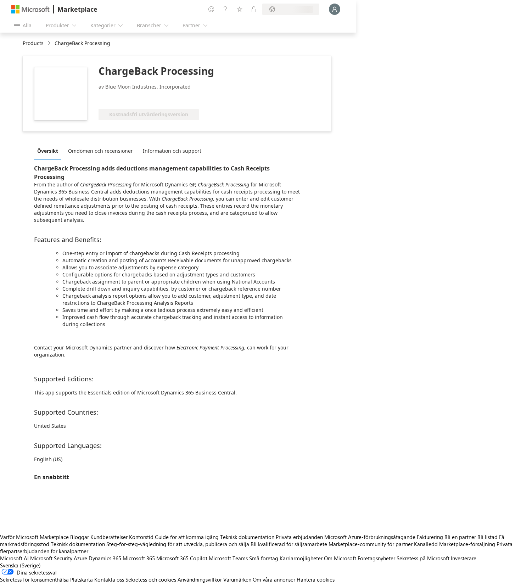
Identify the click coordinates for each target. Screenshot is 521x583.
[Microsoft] (30, 9)
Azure (80, 558)
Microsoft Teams (228, 558)
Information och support (172, 150)
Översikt (47, 150)
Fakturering (430, 536)
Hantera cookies (316, 579)
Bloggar (79, 536)
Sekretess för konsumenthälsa (34, 579)
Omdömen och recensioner (100, 150)
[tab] (49, 150)
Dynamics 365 (105, 558)
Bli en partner (460, 536)
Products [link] (33, 43)
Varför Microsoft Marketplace (34, 536)
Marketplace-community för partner (371, 544)
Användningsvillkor (200, 579)
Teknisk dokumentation (247, 536)
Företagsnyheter (376, 558)
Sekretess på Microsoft (423, 558)
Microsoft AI (14, 558)
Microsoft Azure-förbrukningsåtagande (370, 536)
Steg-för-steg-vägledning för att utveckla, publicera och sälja (177, 544)
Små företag (263, 558)
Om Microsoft (340, 558)
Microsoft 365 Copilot (181, 558)
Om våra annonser (274, 579)
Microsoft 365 (139, 558)
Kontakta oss (109, 579)
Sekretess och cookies (150, 579)
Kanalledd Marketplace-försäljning (454, 544)
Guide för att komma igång (187, 536)
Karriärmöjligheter (301, 558)
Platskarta (81, 579)
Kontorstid (141, 536)
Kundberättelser (109, 536)
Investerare (463, 558)
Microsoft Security (51, 558)
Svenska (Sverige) (20, 565)
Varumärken (237, 579)
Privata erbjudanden (299, 536)
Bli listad (487, 536)
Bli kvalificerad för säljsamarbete (289, 544)
